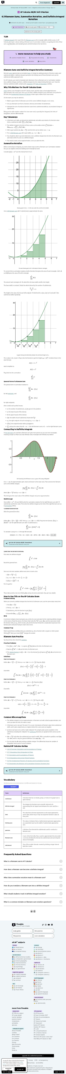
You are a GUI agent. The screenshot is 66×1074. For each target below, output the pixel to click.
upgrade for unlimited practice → (33, 1056)
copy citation (43, 27)
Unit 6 (5, 91)
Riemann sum (30, 40)
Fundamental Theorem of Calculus (21, 94)
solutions (24, 640)
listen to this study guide (34, 31)
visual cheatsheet (18, 27)
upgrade (56, 2)
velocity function (14, 652)
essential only (8, 1069)
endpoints (11, 393)
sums (10, 73)
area (29, 73)
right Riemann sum (15, 133)
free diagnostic (45, 2)
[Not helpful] (34, 911)
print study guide (32, 27)
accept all (20, 1069)
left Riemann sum (12, 211)
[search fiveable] (36, 2)
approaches (8, 506)
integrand (29, 84)
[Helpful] (31, 911)
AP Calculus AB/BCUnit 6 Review (33, 12)
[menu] (63, 2)
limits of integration (41, 84)
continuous (33, 732)
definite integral (9, 40)
